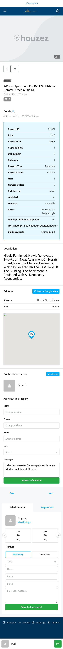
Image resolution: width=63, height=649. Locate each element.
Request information (31, 480)
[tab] (17, 507)
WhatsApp (40, 622)
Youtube (26, 622)
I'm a (6, 446)
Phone (7, 419)
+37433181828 (31, 3)
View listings (53, 374)
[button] (7, 68)
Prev (12, 493)
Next (51, 493)
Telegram (55, 622)
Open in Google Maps (47, 291)
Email (6, 432)
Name (6, 406)
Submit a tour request (31, 607)
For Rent (7, 81)
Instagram (11, 622)
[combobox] (31, 452)
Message (8, 459)
